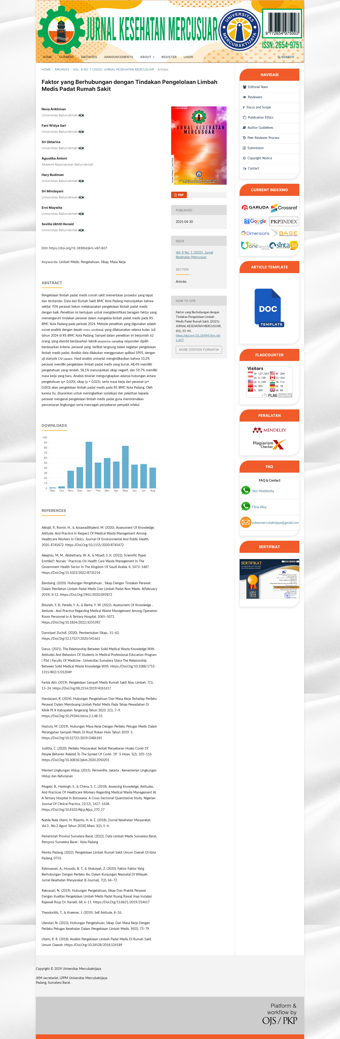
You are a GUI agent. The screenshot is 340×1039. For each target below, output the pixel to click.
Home (47, 57)
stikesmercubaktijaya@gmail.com (275, 523)
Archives (89, 57)
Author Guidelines (260, 127)
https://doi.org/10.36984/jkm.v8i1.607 (78, 248)
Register (169, 57)
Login (188, 57)
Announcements (118, 57)
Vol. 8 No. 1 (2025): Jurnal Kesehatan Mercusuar (113, 69)
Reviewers (254, 97)
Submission (255, 148)
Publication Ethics (260, 117)
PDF (180, 195)
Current (66, 57)
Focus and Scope (258, 107)
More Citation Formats (198, 349)
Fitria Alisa (259, 507)
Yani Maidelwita (263, 491)
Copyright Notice (259, 158)
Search (287, 57)
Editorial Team (257, 87)
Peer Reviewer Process (263, 138)
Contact (253, 168)
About (146, 57)
